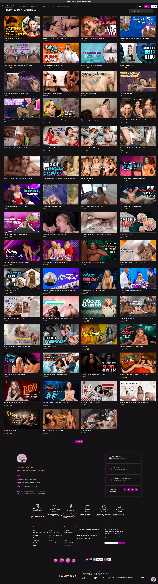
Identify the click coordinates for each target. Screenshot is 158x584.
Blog (65, 540)
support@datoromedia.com (89, 535)
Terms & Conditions (84, 578)
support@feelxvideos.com (121, 469)
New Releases (34, 6)
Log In (147, 6)
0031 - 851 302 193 (87, 538)
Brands (51, 537)
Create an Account (38, 548)
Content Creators (69, 532)
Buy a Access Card (54, 532)
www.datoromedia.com (83, 532)
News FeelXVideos (69, 545)
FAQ (34, 530)
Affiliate (66, 530)
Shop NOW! (51, 6)
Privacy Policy (96, 578)
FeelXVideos (114, 529)
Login (34, 545)
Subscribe (121, 543)
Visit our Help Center (120, 480)
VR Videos (43, 6)
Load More (79, 441)
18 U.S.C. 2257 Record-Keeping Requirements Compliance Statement (118, 578)
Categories (26, 6)
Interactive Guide (68, 542)
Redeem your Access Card (40, 532)
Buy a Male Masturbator (55, 535)
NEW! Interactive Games (62, 6)
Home (19, 6)
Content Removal (142, 578)
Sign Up (154, 6)
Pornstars (36, 537)
